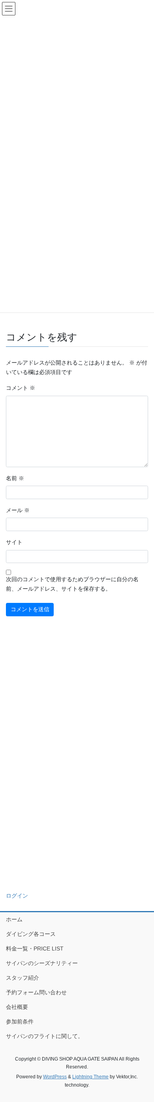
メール (18, 510)
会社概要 (17, 1007)
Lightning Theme (90, 1077)
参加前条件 (20, 1021)
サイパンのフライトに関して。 (44, 1036)
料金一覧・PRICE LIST (35, 948)
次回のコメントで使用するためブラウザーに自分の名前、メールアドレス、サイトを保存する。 (72, 584)
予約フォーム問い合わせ (36, 992)
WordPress (55, 1077)
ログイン (17, 895)
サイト (14, 542)
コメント (20, 388)
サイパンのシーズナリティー (42, 963)
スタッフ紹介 (22, 978)
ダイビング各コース (31, 934)
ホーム (14, 919)
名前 (15, 478)
